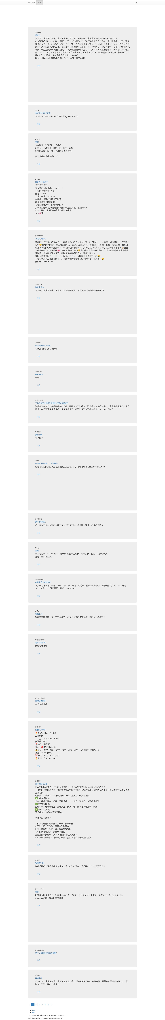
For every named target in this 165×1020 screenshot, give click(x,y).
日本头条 (31, 2)
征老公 (37, 35)
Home (39, 2)
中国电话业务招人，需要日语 (46, 463)
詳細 (38, 65)
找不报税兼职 (40, 521)
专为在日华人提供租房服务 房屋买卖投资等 (51, 403)
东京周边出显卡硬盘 (43, 113)
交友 (37, 141)
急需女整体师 (40, 642)
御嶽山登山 (39, 287)
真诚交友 (38, 978)
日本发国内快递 (41, 783)
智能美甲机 (39, 863)
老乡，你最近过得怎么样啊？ (46, 953)
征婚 (37, 550)
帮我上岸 (38, 613)
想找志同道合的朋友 (43, 345)
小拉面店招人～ (41, 238)
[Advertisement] (82, 13)
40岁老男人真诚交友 (43, 582)
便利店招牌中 (40, 729)
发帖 (136, 2)
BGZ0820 (39, 374)
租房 (37, 891)
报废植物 (38, 434)
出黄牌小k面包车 (41, 182)
